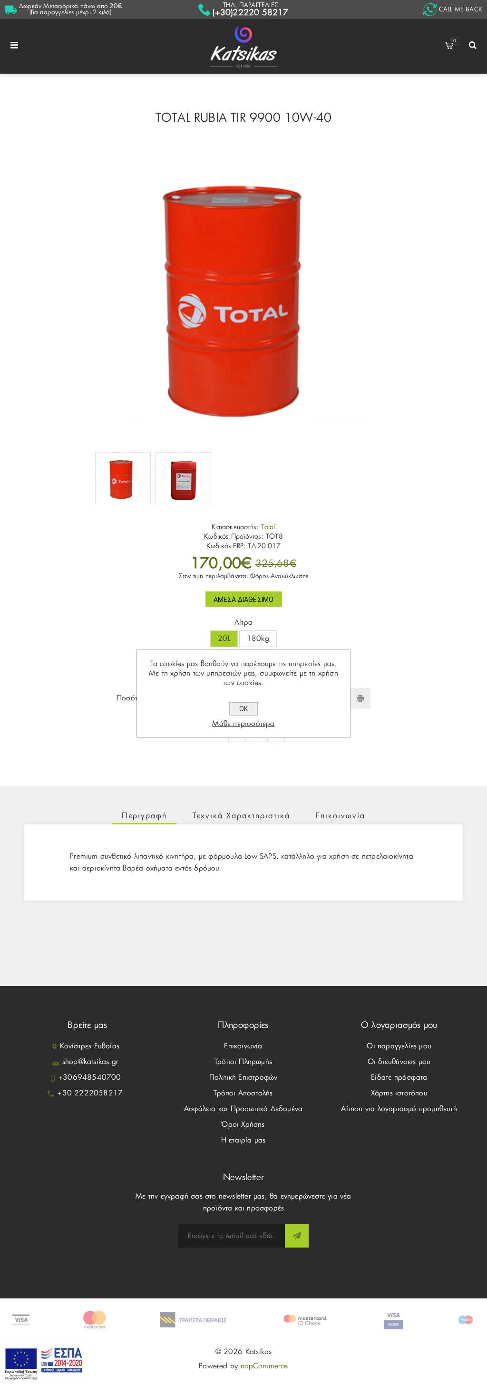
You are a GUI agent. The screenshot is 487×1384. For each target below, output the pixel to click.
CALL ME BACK (460, 10)
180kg (258, 638)
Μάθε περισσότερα (243, 723)
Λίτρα (243, 622)
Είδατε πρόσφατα (399, 1077)
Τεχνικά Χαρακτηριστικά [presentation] (241, 816)
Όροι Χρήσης (243, 1124)
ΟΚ (243, 709)
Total (268, 527)
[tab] (144, 815)
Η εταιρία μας (243, 1140)
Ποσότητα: (134, 698)
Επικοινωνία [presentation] (340, 816)
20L (224, 638)
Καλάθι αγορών (454, 41)
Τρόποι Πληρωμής (243, 1061)
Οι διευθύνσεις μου (399, 1061)
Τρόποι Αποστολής (243, 1093)
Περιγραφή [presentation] (144, 816)
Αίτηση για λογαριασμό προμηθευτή (399, 1109)
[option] (123, 478)
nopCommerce (264, 1366)
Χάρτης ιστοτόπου (399, 1093)
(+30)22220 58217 (250, 13)
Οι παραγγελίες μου (399, 1046)
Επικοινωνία (243, 1046)
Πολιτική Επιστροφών (243, 1077)
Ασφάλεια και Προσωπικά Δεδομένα (243, 1109)
